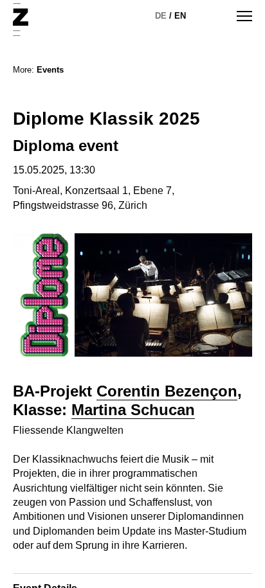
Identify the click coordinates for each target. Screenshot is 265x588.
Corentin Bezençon (166, 391)
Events (50, 70)
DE (161, 16)
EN (180, 16)
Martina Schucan (133, 409)
